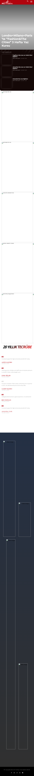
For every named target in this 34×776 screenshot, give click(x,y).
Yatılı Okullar (16, 58)
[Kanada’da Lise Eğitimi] (7, 83)
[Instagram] (14, 773)
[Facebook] (11, 773)
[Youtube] (23, 773)
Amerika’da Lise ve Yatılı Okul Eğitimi (22, 67)
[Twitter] (20, 773)
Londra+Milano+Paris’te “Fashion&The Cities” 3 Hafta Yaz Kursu (17, 40)
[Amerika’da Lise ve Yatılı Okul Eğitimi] (7, 71)
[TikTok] (17, 773)
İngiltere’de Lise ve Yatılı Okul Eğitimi (22, 55)
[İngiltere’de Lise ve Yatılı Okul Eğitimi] (7, 59)
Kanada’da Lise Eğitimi (20, 79)
